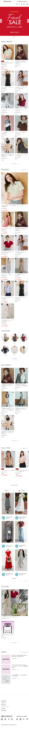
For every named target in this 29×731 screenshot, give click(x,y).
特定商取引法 (3, 704)
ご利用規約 (3, 708)
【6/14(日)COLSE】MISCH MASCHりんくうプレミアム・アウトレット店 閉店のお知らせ (20, 666)
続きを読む (14, 658)
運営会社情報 (3, 710)
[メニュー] (27, 4)
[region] (14, 21)
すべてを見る (14, 163)
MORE (14, 578)
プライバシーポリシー (5, 706)
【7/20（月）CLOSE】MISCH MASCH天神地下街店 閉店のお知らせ (19, 656)
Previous (18, 479)
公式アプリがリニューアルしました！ (7, 635)
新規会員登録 (3, 701)
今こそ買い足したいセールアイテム (9, 617)
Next (26, 479)
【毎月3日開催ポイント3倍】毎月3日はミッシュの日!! (19, 676)
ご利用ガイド (3, 702)
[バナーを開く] (14, 21)
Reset (23, 490)
